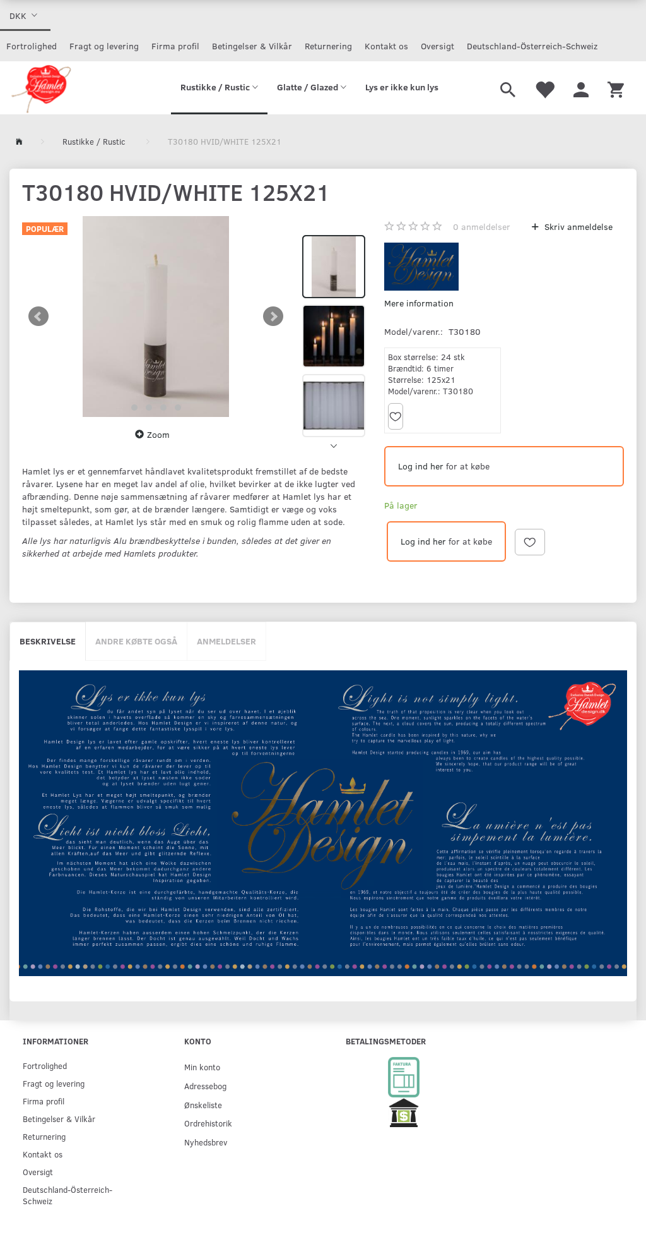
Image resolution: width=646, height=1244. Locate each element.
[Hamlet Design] (40, 87)
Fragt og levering (104, 46)
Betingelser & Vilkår (252, 46)
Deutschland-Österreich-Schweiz (532, 46)
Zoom (158, 434)
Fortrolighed (31, 46)
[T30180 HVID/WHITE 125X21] (156, 316)
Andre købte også (136, 641)
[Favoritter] (544, 87)
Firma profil (175, 46)
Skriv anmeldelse (577, 226)
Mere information (419, 303)
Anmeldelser (226, 641)
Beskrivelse (48, 641)
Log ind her (420, 466)
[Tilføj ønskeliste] (395, 416)
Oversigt (437, 46)
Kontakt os (386, 46)
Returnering (328, 46)
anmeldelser (481, 226)
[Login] (581, 87)
